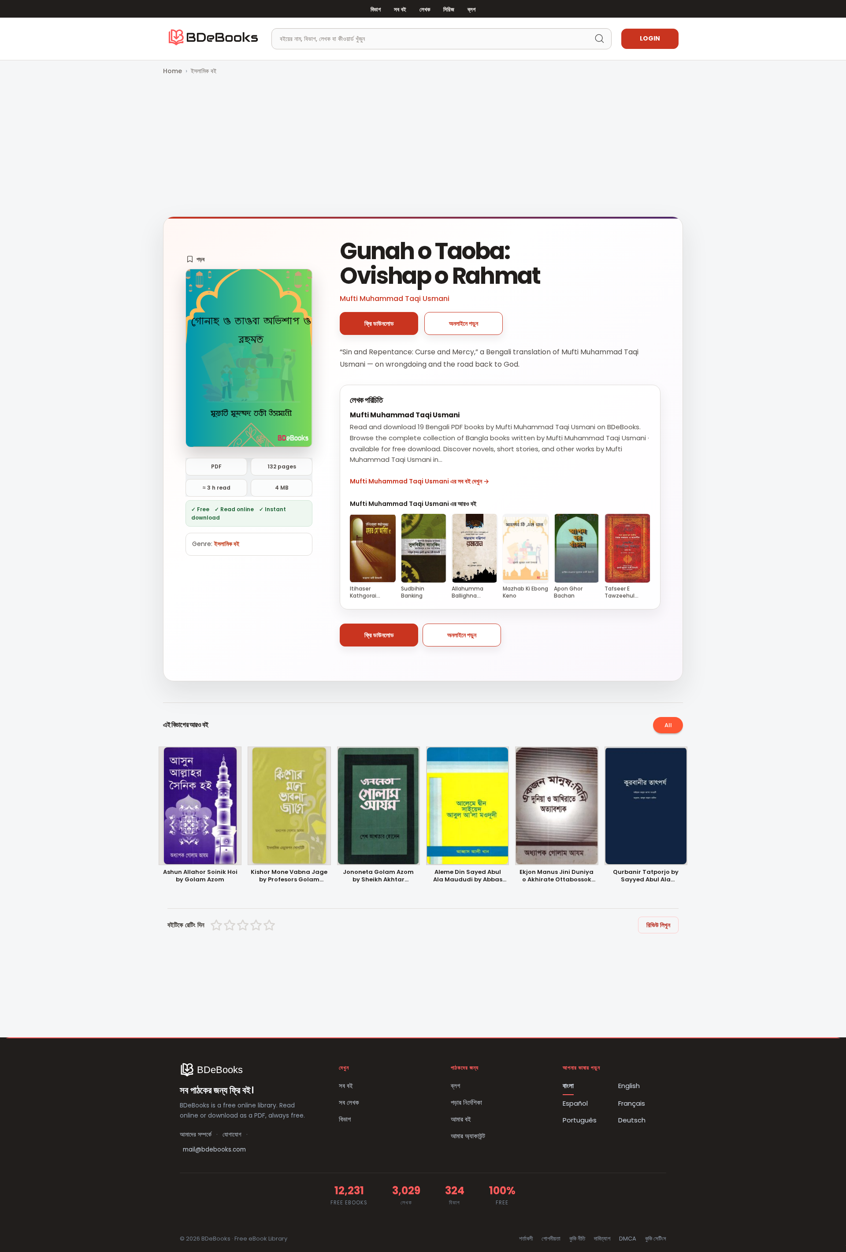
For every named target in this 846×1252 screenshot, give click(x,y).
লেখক (424, 9)
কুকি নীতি (577, 1238)
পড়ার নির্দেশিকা (466, 1102)
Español (575, 1103)
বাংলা (568, 1085)
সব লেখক (349, 1102)
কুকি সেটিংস (655, 1238)
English (629, 1085)
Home (172, 71)
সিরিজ (448, 9)
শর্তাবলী (526, 1238)
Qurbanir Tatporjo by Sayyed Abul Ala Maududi (646, 876)
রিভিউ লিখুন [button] (658, 925)
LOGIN (650, 38)
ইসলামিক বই (203, 71)
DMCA (627, 1238)
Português (580, 1120)
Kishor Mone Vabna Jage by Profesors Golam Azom (289, 876)
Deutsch (632, 1120)
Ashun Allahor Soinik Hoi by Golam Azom (200, 876)
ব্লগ (471, 9)
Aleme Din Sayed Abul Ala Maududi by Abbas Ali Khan (467, 876)
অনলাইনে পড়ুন (463, 323)
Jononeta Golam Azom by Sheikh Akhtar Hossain (378, 876)
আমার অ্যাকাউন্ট (468, 1136)
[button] (195, 259)
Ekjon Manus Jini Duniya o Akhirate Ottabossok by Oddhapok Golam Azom (556, 876)
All (668, 725)
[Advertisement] (423, 146)
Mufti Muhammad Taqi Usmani (394, 298)
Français (631, 1103)
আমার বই (461, 1119)
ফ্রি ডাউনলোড (379, 323)
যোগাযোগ (232, 1134)
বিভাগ (376, 9)
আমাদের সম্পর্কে (196, 1134)
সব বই (400, 9)
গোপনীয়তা (551, 1238)
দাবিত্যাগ (602, 1238)
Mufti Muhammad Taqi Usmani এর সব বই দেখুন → (419, 481)
